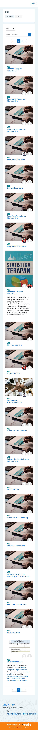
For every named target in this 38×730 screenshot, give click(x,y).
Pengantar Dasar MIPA (16, 246)
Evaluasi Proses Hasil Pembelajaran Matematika (18, 575)
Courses (10, 17)
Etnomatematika (14, 345)
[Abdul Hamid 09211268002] (24, 93)
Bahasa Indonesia (15, 188)
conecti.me (25, 728)
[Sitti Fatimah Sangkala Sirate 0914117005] (24, 241)
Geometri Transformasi (17, 430)
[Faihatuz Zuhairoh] (29, 286)
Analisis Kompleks (14, 662)
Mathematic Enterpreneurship (14, 401)
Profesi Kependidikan (16, 546)
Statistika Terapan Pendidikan (15, 293)
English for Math (14, 373)
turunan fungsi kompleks (16, 678)
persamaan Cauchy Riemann (17, 680)
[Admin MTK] (29, 93)
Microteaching (13, 489)
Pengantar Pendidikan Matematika (16, 100)
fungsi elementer (21, 670)
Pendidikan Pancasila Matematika (16, 130)
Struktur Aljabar (13, 632)
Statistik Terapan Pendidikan (14, 70)
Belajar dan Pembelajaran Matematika (18, 460)
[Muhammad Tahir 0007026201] (24, 154)
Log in (33, 3)
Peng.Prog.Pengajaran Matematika (16, 217)
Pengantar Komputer (16, 159)
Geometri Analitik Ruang (17, 517)
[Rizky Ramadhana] (29, 627)
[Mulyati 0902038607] (24, 182)
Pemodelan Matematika (17, 604)
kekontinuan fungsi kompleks (17, 676)
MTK (9, 67)
